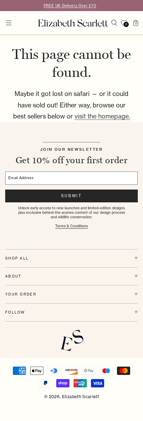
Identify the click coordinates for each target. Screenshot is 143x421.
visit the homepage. (102, 116)
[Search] (114, 22)
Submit (71, 195)
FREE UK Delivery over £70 (70, 5)
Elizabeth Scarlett (80, 396)
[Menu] (8, 23)
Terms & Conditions (71, 226)
